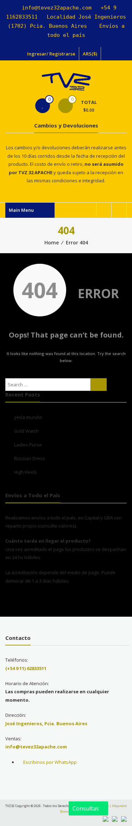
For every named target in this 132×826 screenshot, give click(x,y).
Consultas (86, 808)
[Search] (98, 384)
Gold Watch (26, 431)
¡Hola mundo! (28, 417)
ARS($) (90, 54)
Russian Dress (29, 458)
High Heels (25, 472)
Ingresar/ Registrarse (51, 54)
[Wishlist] (42, 106)
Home (51, 242)
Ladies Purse (28, 444)
